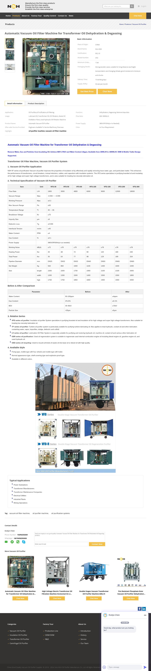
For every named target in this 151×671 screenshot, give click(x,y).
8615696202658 (20, 538)
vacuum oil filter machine (19, 513)
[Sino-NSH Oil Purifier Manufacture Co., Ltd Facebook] (140, 609)
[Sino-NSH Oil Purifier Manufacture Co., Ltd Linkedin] (144, 609)
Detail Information (14, 103)
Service (83, 639)
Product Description (36, 103)
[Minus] (145, 615)
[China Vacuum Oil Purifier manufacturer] (13, 6)
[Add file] (104, 667)
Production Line (51, 631)
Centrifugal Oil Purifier (19, 643)
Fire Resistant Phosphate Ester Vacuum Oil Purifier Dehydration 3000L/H (130, 594)
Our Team (84, 643)
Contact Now (97, 544)
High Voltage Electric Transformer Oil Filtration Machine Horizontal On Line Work (57, 594)
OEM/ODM (49, 635)
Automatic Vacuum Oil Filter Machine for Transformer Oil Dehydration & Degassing (20, 594)
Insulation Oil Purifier (18, 635)
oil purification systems (60, 513)
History (83, 635)
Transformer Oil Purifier (19, 639)
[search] (132, 6)
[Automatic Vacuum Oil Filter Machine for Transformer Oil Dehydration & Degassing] (10, 43)
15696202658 (22, 535)
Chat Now (138, 16)
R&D (47, 639)
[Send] (145, 667)
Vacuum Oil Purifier (18, 631)
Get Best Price (86, 91)
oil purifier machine (40, 513)
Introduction (86, 631)
